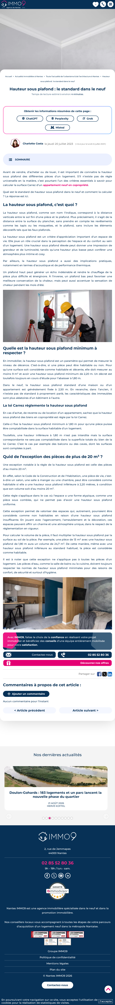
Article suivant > (85, 710)
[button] (103, 4)
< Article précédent (29, 710)
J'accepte (105, 1001)
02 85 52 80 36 (98, 655)
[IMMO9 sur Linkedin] (68, 876)
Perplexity (60, 118)
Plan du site (57, 969)
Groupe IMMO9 (57, 951)
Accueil (8, 76)
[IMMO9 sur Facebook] (47, 876)
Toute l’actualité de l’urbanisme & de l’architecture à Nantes (72, 76)
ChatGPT (30, 118)
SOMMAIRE (22, 159)
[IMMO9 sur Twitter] (54, 876)
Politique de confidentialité (57, 957)
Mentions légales (57, 963)
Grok (88, 118)
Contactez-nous (42, 654)
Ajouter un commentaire (28, 693)
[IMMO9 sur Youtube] (61, 876)
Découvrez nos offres (94, 662)
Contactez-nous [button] (57, 985)
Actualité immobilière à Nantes (29, 76)
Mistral (57, 127)
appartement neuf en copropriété (65, 185)
